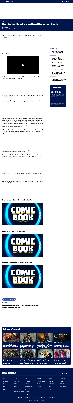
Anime (32, 1)
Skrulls (5, 37)
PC (37, 388)
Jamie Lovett (5, 27)
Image (3, 386)
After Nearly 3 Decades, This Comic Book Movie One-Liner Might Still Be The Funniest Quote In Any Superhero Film (27, 346)
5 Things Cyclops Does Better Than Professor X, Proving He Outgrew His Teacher (44, 362)
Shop (26, 394)
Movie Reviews (16, 381)
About (32, 397)
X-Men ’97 (27, 384)
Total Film (6, 97)
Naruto (50, 386)
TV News (27, 380)
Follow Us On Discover (8, 299)
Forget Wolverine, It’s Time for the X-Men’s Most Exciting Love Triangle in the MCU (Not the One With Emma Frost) (58, 72)
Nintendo (38, 383)
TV (25, 1)
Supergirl (15, 383)
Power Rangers (63, 386)
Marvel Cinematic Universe (10, 150)
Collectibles (37, 1)
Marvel (4, 21)
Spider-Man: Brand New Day (19, 384)
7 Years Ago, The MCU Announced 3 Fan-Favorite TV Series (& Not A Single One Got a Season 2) (58, 64)
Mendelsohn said (39, 129)
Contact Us (20, 397)
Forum (42, 1)
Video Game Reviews (41, 381)
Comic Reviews (5, 381)
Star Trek (61, 384)
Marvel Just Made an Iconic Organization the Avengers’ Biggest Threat (10, 362)
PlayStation (39, 386)
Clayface (15, 386)
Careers (38, 397)
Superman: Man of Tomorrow (19, 391)
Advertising (27, 397)
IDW (3, 388)
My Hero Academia (52, 388)
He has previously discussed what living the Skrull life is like (19, 101)
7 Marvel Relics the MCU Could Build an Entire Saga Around (58, 52)
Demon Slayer (51, 383)
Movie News (16, 380)
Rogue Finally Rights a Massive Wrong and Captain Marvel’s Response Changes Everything (10, 345)
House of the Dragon (29, 386)
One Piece (50, 389)
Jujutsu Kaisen (51, 384)
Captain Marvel (14, 35)
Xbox (38, 384)
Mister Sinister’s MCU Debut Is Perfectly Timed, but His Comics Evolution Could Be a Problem (28, 362)
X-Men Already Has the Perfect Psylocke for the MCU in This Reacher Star (58, 58)
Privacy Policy (58, 105)
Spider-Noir (27, 383)
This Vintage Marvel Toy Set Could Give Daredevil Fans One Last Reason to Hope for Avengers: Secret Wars (44, 346)
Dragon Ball (51, 381)
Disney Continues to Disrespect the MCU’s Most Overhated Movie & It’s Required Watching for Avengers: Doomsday (61, 346)
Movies (21, 1)
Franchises (63, 378)
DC (2, 384)
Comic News (4, 380)
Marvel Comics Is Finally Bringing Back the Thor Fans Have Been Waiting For (59, 79)
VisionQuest (27, 391)
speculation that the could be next (13, 151)
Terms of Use (58, 104)
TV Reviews (27, 381)
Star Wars (62, 383)
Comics (17, 1)
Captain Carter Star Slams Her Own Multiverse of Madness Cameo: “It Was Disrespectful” (20, 306)
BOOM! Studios (5, 389)
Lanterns (27, 388)
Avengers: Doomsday (18, 389)
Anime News (51, 380)
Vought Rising (27, 389)
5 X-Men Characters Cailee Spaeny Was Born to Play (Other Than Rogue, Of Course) (61, 362)
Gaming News (39, 380)
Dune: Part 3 (16, 388)
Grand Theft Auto (63, 388)
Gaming (28, 1)
